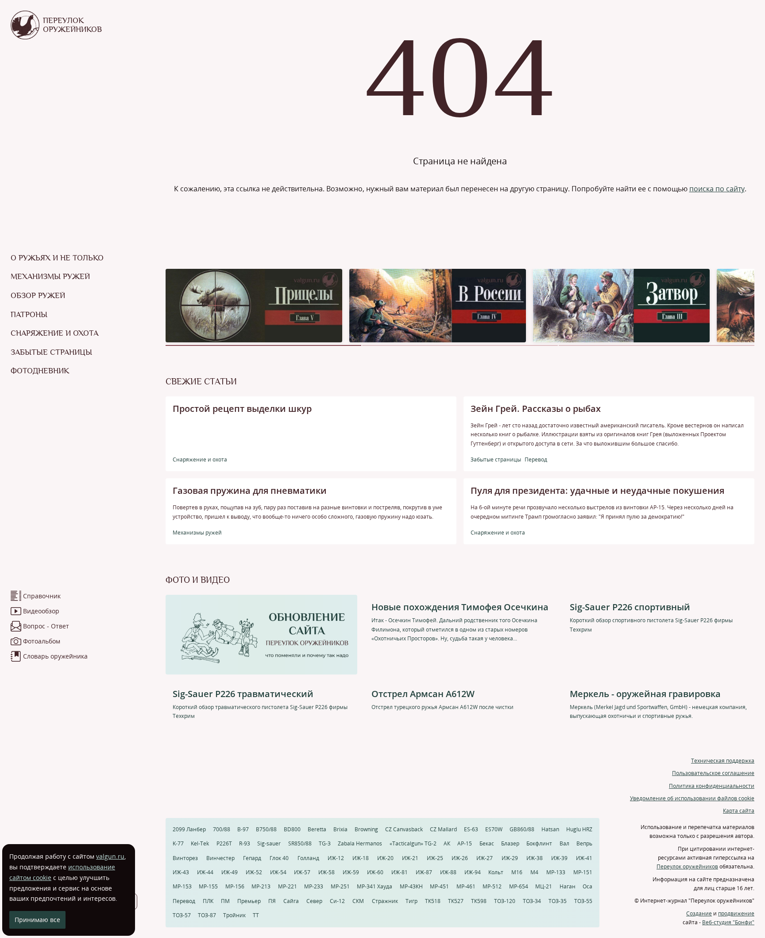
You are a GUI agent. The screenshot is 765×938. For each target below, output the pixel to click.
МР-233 (313, 886)
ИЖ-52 (254, 872)
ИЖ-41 (584, 858)
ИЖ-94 (472, 872)
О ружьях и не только (57, 257)
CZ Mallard (443, 829)
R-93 (244, 843)
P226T (224, 843)
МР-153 (182, 886)
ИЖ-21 (410, 858)
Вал (564, 843)
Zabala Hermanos (360, 843)
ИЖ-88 (448, 872)
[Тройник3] (621, 305)
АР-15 (464, 843)
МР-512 (492, 886)
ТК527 (456, 901)
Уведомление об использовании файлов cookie (692, 798)
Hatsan (550, 829)
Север (314, 901)
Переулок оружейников (687, 866)
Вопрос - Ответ (46, 626)
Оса (587, 886)
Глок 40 (279, 858)
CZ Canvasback (404, 829)
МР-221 (287, 886)
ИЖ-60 (375, 872)
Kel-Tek (200, 843)
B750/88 (266, 829)
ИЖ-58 (326, 872)
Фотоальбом (41, 641)
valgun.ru (110, 856)
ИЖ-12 (336, 858)
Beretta (317, 829)
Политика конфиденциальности (711, 786)
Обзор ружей (38, 295)
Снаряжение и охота (54, 333)
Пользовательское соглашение (713, 773)
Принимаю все (37, 919)
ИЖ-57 (302, 872)
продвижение (736, 913)
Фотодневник (40, 370)
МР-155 (208, 886)
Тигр (411, 901)
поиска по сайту (717, 189)
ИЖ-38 (534, 858)
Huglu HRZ (579, 829)
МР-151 (582, 872)
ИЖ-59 (351, 872)
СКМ (358, 901)
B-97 (243, 829)
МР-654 (518, 886)
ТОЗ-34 (532, 901)
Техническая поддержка (722, 760)
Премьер (249, 901)
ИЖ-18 (360, 858)
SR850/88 (300, 843)
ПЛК (208, 901)
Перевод (184, 901)
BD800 (292, 829)
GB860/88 (522, 829)
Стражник (385, 901)
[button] (263, 345)
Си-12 (337, 901)
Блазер (510, 843)
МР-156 (234, 886)
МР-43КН (411, 886)
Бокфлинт (539, 843)
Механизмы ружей (50, 276)
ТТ (256, 915)
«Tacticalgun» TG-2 (413, 843)
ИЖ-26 (460, 858)
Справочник (42, 596)
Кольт (495, 872)
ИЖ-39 (559, 858)
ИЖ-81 (399, 872)
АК (447, 843)
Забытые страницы (51, 352)
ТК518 (432, 901)
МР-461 (465, 886)
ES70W (493, 829)
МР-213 (260, 886)
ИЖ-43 (181, 872)
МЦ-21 (543, 886)
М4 (534, 872)
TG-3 (325, 843)
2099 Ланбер (189, 829)
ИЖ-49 (229, 872)
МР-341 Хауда (374, 886)
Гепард (252, 858)
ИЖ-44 (205, 872)
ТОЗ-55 (583, 901)
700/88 (221, 829)
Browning (366, 829)
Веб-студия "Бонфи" (728, 922)
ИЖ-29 (510, 858)
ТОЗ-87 (207, 915)
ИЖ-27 (484, 858)
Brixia (340, 829)
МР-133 (555, 872)
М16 (516, 872)
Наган (568, 886)
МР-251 (340, 886)
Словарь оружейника (55, 656)
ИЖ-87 (424, 872)
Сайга (291, 901)
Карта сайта (738, 810)
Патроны (29, 314)
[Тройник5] (254, 305)
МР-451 (439, 886)
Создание (699, 913)
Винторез (185, 858)
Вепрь (584, 843)
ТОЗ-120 (504, 901)
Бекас (486, 843)
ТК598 (479, 901)
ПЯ (272, 901)
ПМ (225, 901)
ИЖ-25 (435, 858)
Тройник (234, 915)
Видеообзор (41, 611)
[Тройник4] (437, 305)
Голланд (308, 858)
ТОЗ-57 (182, 915)
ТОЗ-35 (558, 901)
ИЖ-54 (278, 872)
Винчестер (220, 858)
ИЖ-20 (385, 858)
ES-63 (471, 829)
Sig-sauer (269, 843)
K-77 (178, 843)
